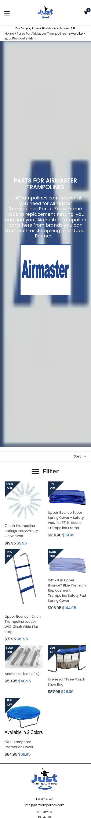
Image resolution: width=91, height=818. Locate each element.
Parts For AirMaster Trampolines (41, 33)
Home (9, 33)
